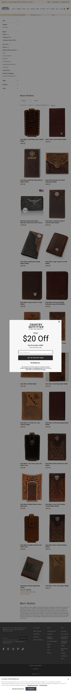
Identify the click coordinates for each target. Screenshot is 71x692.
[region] (35, 684)
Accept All (31, 688)
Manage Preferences (18, 688)
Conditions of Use (32, 685)
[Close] (68, 679)
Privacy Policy (43, 685)
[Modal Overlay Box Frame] (35, 346)
